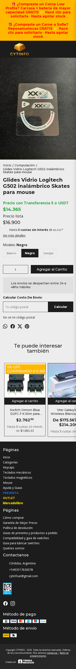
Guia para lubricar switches (21, 543)
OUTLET (9, 498)
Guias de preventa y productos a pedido (30, 533)
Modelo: (15, 245)
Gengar (48, 253)
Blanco (11, 253)
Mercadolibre (13, 503)
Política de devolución (18, 528)
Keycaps (8, 467)
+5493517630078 (21, 570)
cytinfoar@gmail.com (23, 576)
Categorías (10, 462)
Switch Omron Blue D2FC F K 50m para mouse (25, 412)
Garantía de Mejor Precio (20, 523)
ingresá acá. (52, 652)
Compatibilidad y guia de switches (26, 538)
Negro (30, 253)
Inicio (6, 457)
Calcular (60, 307)
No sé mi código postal (19, 317)
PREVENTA (11, 493)
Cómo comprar (13, 518)
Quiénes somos (13, 548)
